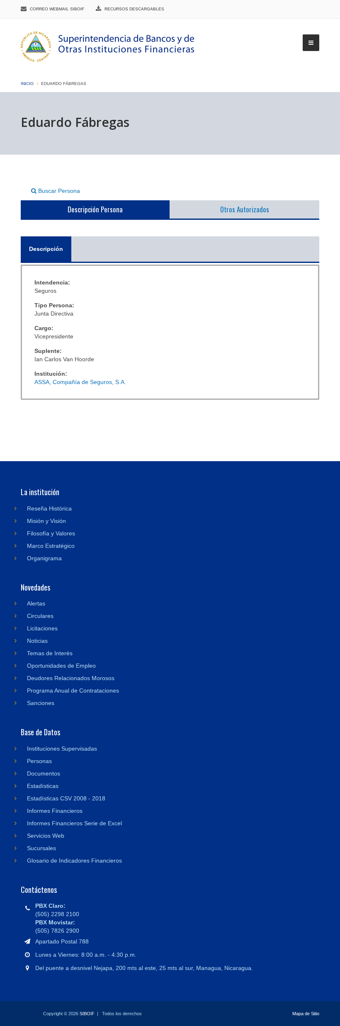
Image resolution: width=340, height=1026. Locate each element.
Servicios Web (45, 835)
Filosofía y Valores (51, 533)
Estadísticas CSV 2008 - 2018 (66, 798)
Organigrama (44, 558)
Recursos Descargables (134, 9)
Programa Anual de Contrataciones (73, 690)
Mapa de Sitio (305, 1013)
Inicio (27, 83)
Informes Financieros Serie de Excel (74, 823)
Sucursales (41, 848)
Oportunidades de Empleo (61, 665)
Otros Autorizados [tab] (244, 209)
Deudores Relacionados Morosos (70, 678)
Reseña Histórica (49, 508)
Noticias (37, 640)
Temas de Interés (50, 653)
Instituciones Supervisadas (62, 748)
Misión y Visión (46, 521)
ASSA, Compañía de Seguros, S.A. (80, 382)
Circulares (40, 616)
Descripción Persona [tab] (95, 209)
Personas (39, 761)
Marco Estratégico (51, 545)
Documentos (43, 773)
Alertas (36, 603)
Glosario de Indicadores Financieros (74, 860)
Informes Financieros (55, 810)
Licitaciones (42, 628)
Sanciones (40, 703)
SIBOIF (87, 1013)
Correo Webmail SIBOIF (57, 9)
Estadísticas (42, 786)
